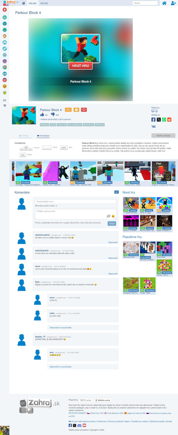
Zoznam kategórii (78, 413)
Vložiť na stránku (163, 135)
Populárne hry (132, 236)
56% (68, 109)
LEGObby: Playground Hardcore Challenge (28, 184)
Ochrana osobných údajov (119, 421)
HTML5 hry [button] (100, 124)
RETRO (45, 3)
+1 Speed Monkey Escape (133, 212)
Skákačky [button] (44, 124)
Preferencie (102, 421)
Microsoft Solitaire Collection (150, 259)
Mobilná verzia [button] (103, 400)
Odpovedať (112, 242)
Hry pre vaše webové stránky (83, 421)
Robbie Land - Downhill (48, 184)
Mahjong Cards (128, 257)
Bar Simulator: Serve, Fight (150, 230)
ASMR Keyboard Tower (165, 212)
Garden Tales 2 (162, 275)
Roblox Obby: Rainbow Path (77, 184)
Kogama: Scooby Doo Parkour (160, 184)
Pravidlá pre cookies (139, 421)
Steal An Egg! (145, 212)
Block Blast (161, 257)
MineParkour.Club (101, 184)
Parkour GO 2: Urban (129, 184)
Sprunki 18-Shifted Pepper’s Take (135, 230)
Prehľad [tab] (24, 135)
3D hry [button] (52, 124)
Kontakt (169, 421)
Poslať (111, 223)
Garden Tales (145, 292)
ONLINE (34, 3)
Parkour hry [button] (61, 124)
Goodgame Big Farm (131, 292)
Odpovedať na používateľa (60, 327)
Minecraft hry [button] (88, 124)
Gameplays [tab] (44, 135)
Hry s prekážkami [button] (74, 124)
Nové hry (129, 192)
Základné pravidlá (156, 421)
